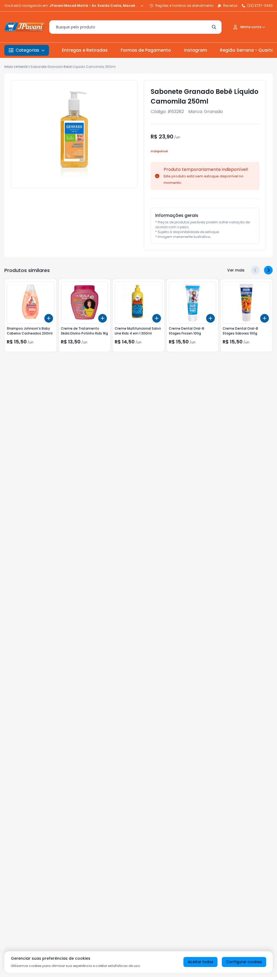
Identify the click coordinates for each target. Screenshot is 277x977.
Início (8, 66)
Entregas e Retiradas (85, 50)
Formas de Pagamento (146, 50)
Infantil (22, 66)
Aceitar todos (200, 962)
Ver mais (236, 270)
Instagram (195, 50)
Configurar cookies (244, 962)
